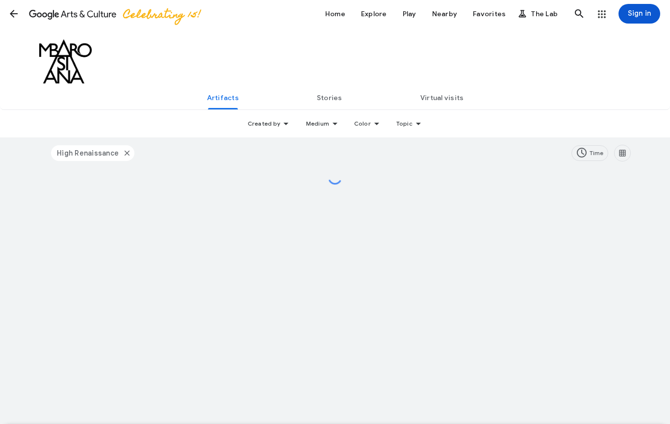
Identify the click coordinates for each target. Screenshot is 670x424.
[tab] (223, 97)
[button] (14, 14)
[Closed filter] (126, 153)
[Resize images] (622, 153)
